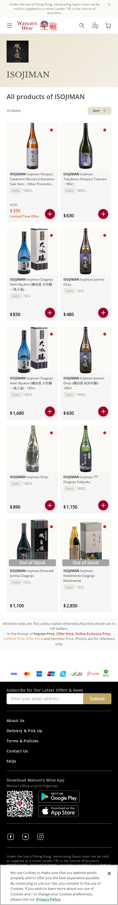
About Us (15, 720)
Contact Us (17, 751)
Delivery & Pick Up (24, 730)
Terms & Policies (23, 740)
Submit (97, 699)
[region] (59, 885)
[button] (95, 25)
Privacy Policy (48, 899)
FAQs (11, 761)
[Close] (109, 873)
